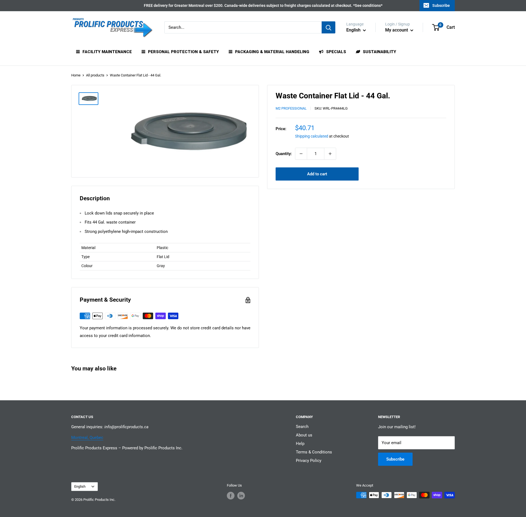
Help (300, 443)
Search (302, 426)
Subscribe (441, 5)
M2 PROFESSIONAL (291, 109)
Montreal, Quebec (87, 437)
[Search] (328, 27)
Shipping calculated (311, 136)
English (79, 486)
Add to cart (317, 174)
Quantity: (284, 153)
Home (76, 75)
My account (397, 30)
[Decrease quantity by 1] (301, 153)
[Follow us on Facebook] (231, 495)
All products (95, 75)
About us (304, 435)
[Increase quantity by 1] (330, 153)
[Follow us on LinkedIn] (241, 495)
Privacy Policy (308, 460)
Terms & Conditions (314, 452)
